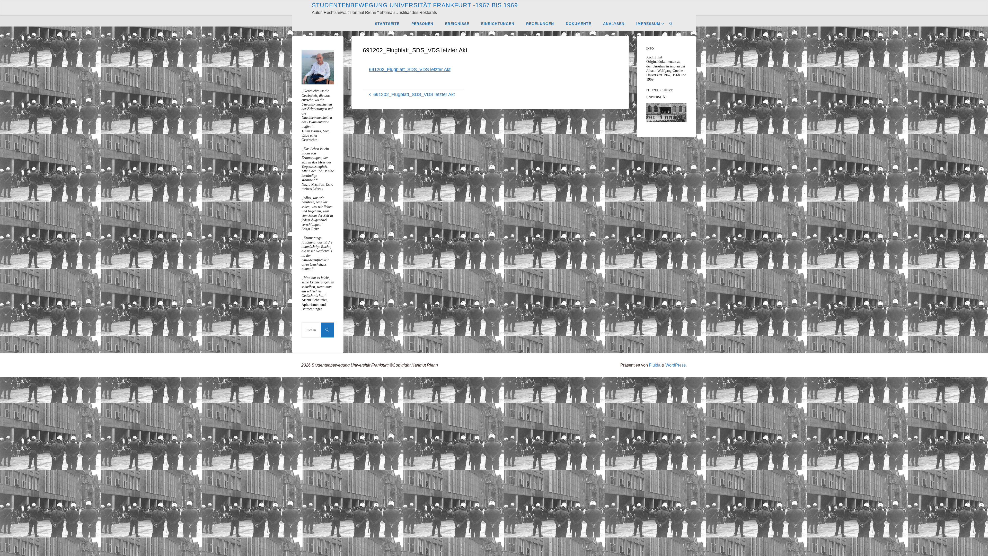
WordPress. (676, 365)
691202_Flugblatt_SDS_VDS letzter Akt (410, 69)
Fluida (654, 365)
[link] (671, 23)
